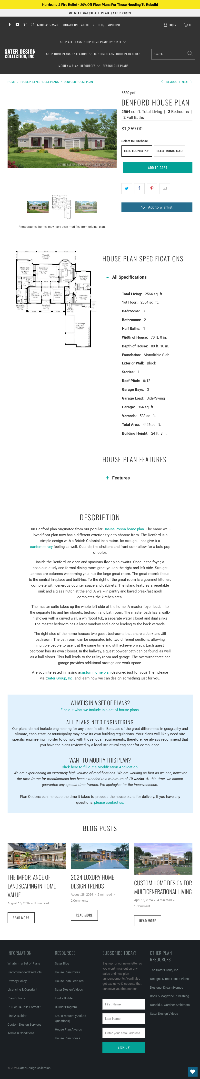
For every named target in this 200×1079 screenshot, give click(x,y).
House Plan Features (69, 981)
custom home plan (95, 672)
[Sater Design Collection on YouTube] (17, 25)
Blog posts (100, 828)
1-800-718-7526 (47, 25)
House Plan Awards (68, 1029)
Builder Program (66, 1007)
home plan (135, 529)
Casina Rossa (114, 529)
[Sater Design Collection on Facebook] (9, 25)
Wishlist (114, 25)
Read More (21, 917)
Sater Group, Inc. (60, 678)
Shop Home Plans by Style (103, 42)
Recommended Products (25, 972)
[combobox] (173, 54)
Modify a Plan (69, 66)
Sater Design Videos (69, 989)
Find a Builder (64, 998)
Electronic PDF (136, 151)
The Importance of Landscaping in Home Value (32, 886)
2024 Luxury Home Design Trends (92, 881)
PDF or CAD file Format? (24, 1007)
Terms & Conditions (21, 1033)
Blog (101, 25)
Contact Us (70, 25)
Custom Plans (104, 54)
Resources (88, 66)
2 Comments (79, 900)
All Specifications (129, 277)
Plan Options (16, 998)
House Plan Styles (67, 972)
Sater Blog (62, 963)
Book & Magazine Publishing (169, 996)
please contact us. (109, 802)
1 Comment (142, 906)
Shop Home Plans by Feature (67, 54)
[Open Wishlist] (193, 1072)
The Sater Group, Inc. (164, 970)
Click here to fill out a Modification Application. (100, 762)
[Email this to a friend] (165, 188)
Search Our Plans (116, 66)
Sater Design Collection (34, 1068)
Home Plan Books (128, 54)
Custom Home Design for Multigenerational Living (163, 887)
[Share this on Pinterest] (152, 188)
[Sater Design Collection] (20, 54)
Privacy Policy (17, 981)
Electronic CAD (169, 151)
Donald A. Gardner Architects (170, 1005)
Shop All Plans (71, 42)
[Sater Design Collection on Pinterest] (25, 25)
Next (186, 82)
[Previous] (11, 138)
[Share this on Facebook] (139, 188)
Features (121, 477)
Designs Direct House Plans (169, 979)
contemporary (41, 546)
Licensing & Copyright (22, 989)
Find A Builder (17, 1016)
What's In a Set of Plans (24, 963)
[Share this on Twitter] (126, 188)
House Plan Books (67, 1038)
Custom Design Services (24, 1024)
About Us (87, 25)
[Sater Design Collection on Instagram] (32, 25)
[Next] (113, 138)
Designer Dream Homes (166, 987)
